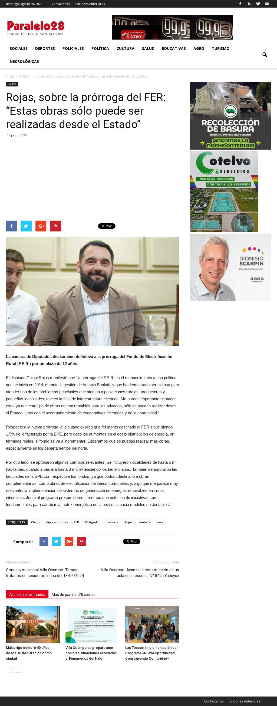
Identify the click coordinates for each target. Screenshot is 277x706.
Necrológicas (24, 61)
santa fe (144, 522)
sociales (19, 48)
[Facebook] (240, 4)
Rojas (128, 522)
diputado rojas (57, 522)
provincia (111, 522)
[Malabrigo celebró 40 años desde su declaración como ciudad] (33, 624)
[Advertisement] (92, 180)
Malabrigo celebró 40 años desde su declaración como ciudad (29, 653)
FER (76, 522)
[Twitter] (258, 4)
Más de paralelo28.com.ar (74, 594)
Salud (148, 48)
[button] (264, 55)
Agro (198, 48)
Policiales (73, 48)
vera (160, 522)
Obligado (92, 522)
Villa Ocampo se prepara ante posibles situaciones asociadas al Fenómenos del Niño (91, 653)
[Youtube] (267, 4)
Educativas (174, 48)
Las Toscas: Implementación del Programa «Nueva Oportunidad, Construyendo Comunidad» (151, 653)
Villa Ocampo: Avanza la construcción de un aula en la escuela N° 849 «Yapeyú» (140, 573)
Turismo (220, 48)
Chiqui (35, 522)
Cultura (125, 48)
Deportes (45, 48)
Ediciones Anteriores (90, 4)
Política (100, 48)
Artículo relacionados (27, 594)
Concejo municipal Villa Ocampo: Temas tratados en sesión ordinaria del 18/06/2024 (45, 573)
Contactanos (61, 4)
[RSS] (249, 4)
